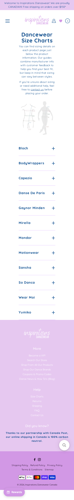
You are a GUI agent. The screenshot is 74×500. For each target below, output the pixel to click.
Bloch (23, 148)
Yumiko (25, 312)
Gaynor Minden (32, 208)
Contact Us (37, 415)
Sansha (25, 267)
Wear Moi (27, 297)
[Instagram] (39, 459)
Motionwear (29, 253)
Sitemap (49, 469)
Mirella (25, 223)
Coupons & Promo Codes (37, 374)
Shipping (37, 405)
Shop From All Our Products (37, 364)
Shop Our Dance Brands (37, 369)
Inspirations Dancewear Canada (41, 484)
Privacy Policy (54, 465)
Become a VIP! (37, 355)
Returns (37, 401)
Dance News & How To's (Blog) (37, 378)
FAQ (37, 410)
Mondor (25, 238)
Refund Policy (37, 465)
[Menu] (7, 21)
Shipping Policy (20, 465)
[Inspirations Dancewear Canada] (37, 21)
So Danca (27, 282)
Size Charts (37, 396)
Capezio (25, 178)
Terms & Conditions (32, 469)
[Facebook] (34, 459)
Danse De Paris (32, 193)
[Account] (54, 21)
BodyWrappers (31, 163)
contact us (37, 89)
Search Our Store (37, 360)
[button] (64, 445)
